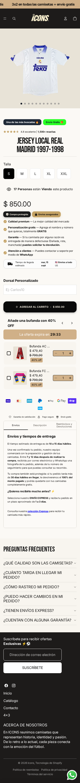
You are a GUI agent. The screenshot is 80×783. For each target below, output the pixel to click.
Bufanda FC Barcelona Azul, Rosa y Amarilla (39, 371)
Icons (31, 762)
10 (55, 103)
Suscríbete (32, 668)
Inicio (7, 693)
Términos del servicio (40, 774)
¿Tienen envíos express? (28, 610)
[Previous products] (62, 323)
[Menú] (5, 19)
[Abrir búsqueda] (14, 18)
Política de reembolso (26, 769)
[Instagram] (14, 685)
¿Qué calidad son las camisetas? (38, 563)
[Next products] (72, 323)
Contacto (10, 708)
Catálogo (10, 701)
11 (58, 103)
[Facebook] (6, 685)
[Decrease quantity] (56, 353)
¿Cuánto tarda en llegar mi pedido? (32, 575)
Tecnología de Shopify (48, 762)
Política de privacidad (54, 769)
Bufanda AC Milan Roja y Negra (39, 346)
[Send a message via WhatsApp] (72, 775)
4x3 (6, 715)
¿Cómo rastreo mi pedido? (31, 587)
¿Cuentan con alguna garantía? (37, 620)
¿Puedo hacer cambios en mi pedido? (33, 598)
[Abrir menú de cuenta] (65, 18)
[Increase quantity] (70, 353)
